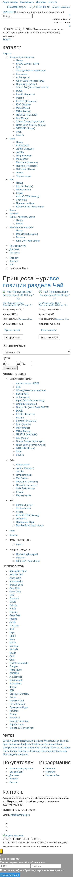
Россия (20, 97)
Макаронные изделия (21, 227)
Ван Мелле (22, 118)
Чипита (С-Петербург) (21, 727)
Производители (17, 245)
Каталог (7, 39)
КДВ (18, 67)
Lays (11, 632)
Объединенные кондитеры (31, 70)
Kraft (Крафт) (23, 104)
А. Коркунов (22, 77)
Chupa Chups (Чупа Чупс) (30, 121)
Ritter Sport (15, 669)
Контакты (14, 252)
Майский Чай (23, 189)
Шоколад (35, 750)
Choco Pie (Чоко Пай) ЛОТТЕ (32, 87)
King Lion (14, 625)
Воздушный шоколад (31, 740)
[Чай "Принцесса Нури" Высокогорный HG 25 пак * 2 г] (54, 294)
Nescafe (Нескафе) (26, 165)
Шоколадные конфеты (15, 754)
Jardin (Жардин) (25, 148)
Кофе (12, 138)
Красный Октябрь (19, 693)
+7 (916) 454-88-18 (39, 7)
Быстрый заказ (13, 337)
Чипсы (19, 223)
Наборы (44, 747)
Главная (14, 257)
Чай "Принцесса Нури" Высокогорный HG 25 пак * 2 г (53, 304)
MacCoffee (22, 158)
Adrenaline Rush (18, 571)
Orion (12, 659)
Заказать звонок (61, 7)
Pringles (13, 666)
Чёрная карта (23, 176)
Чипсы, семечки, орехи (22, 216)
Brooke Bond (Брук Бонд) (30, 206)
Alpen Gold (15, 578)
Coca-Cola (15, 591)
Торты (6, 750)
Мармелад (33, 747)
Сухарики (65, 747)
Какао (12, 210)
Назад (19, 60)
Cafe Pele (14, 588)
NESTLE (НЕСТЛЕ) (26, 114)
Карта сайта (52, 775)
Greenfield (21, 199)
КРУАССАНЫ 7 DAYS (27, 63)
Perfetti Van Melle (18, 663)
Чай (11, 179)
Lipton (12, 635)
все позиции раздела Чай (33, 281)
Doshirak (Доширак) (27, 233)
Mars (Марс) (23, 107)
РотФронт (14, 717)
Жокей (19, 172)
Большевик (22, 73)
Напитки (14, 213)
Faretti (12, 608)
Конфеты (26, 744)
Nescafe (13, 649)
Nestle (12, 652)
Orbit (18, 131)
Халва (13, 750)
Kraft (11, 629)
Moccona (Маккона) (27, 162)
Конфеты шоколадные (43, 744)
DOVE (19, 90)
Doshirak (14, 598)
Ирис (5, 744)
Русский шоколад (19, 720)
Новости (50, 771)
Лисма (19, 193)
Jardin (12, 622)
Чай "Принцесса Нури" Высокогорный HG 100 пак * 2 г (17, 304)
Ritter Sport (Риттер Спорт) (31, 124)
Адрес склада (10, 1)
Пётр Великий (24, 155)
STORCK (14, 673)
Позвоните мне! (10, 874)
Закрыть (7, 53)
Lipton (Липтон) (24, 186)
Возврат (13, 778)
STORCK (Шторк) (25, 128)
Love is (20, 135)
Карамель (14, 744)
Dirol (11, 595)
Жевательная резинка (56, 740)
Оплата (53, 1)
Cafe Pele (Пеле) (25, 169)
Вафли (16, 740)
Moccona (14, 646)
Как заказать (27, 1)
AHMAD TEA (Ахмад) (27, 196)
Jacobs (20, 152)
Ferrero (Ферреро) (26, 101)
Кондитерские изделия (22, 56)
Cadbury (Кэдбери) (26, 84)
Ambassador (23, 145)
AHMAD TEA (16, 574)
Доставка (41, 1)
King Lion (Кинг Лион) (28, 240)
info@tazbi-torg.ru (16, 7)
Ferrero (13, 612)
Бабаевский (15, 680)
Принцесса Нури (25, 203)
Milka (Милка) (23, 111)
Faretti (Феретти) (25, 94)
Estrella (13, 605)
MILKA (12, 642)
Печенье (54, 747)
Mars (12, 639)
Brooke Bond (16, 584)
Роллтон (20, 237)
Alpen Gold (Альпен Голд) (30, 80)
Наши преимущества (21, 768)
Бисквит (7, 740)
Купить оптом (12, 330)
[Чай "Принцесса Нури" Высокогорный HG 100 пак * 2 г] (18, 294)
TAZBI (9, 12)
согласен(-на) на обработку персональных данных (33, 870)
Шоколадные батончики (54, 750)
